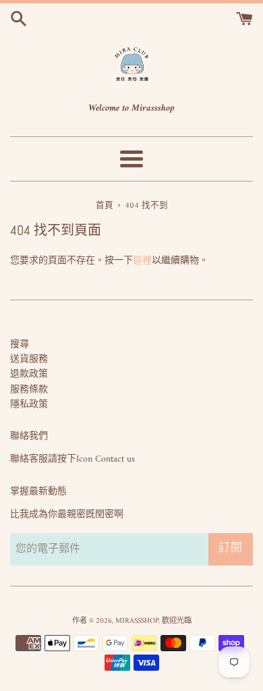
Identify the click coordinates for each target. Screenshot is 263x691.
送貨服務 (29, 359)
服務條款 (29, 389)
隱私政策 (29, 404)
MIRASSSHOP (136, 621)
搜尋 (19, 344)
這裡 (142, 260)
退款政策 (29, 374)
